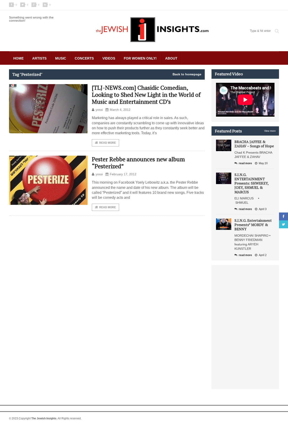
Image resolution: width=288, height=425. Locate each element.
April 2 (263, 255)
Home (18, 58)
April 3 (263, 209)
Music (60, 58)
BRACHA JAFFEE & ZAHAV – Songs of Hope (254, 143)
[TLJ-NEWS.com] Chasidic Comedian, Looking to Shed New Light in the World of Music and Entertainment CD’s (146, 94)
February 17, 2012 (123, 174)
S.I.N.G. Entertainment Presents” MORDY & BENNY (253, 224)
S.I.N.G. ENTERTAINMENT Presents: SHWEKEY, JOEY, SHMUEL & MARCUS (251, 183)
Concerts (84, 58)
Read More (107, 142)
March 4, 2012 (120, 109)
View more (270, 130)
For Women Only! (140, 58)
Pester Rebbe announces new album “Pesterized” (138, 162)
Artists (39, 58)
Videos (108, 58)
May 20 (263, 163)
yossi (99, 109)
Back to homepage (187, 74)
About (171, 58)
